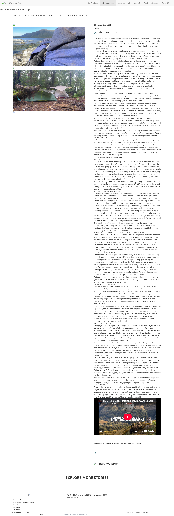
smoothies (109, 372)
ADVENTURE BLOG (21, 15)
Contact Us (166, 3)
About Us (121, 3)
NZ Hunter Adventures (140, 121)
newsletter (138, 444)
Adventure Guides (44, 15)
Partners (16, 507)
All (32, 15)
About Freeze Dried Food (138, 3)
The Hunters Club (120, 121)
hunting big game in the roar (131, 106)
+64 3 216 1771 (79, 497)
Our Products (93, 3)
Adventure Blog (108, 3)
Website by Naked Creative (137, 512)
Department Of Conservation (126, 123)
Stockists (154, 3)
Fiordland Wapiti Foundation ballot (137, 103)
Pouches (16, 510)
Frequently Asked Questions (24, 502)
